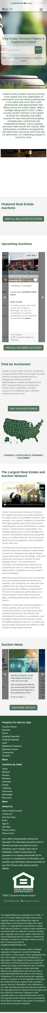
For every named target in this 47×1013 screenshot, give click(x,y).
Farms (5, 733)
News (4, 820)
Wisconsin (7, 798)
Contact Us (7, 814)
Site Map (6, 827)
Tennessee (7, 791)
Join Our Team (9, 817)
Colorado (6, 782)
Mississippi (7, 794)
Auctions (6, 756)
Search (38, 49)
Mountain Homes (10, 749)
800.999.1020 (12, 901)
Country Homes (9, 727)
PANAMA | (37, 455)
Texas (5, 769)
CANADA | (10, 455)
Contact (29, 3)
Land (4, 743)
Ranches (6, 730)
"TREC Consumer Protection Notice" (19, 895)
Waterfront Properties (12, 746)
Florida (5, 785)
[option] (23, 153)
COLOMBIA (23, 458)
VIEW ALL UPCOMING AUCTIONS (23, 347)
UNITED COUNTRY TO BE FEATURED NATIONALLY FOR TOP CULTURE (22, 678)
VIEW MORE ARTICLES (23, 707)
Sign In (5, 824)
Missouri (6, 772)
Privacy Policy (8, 830)
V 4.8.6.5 (35, 901)
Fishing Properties (10, 740)
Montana (6, 778)
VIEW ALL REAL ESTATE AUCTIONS (23, 218)
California (6, 788)
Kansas (5, 775)
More (5, 759)
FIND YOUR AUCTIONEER (23, 408)
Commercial (7, 752)
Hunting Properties (10, 736)
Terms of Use (8, 833)
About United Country (12, 811)
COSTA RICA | (24, 455)
